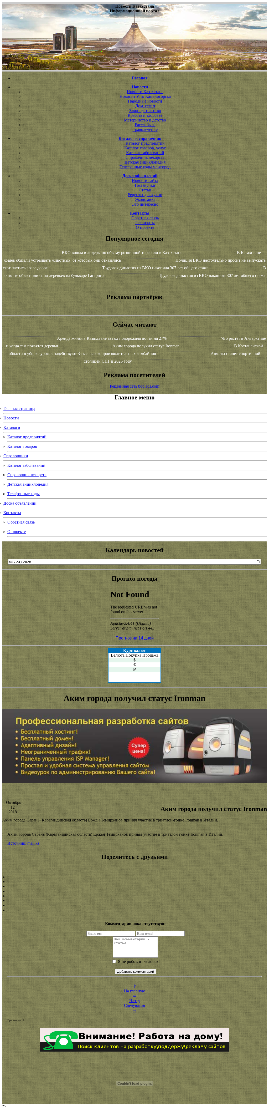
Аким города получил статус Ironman (145, 346)
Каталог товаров (22, 446)
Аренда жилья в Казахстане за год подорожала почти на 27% (112, 338)
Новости (11, 418)
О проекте (145, 227)
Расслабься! (145, 125)
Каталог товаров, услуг (145, 148)
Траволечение (145, 129)
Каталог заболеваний (145, 152)
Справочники (15, 456)
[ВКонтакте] (134, 891)
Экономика (145, 199)
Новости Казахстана (145, 91)
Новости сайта (145, 180)
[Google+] (134, 881)
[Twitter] (134, 900)
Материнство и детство (145, 120)
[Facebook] (134, 896)
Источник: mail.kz (23, 843)
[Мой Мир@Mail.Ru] (134, 910)
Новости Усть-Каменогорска (145, 96)
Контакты (12, 512)
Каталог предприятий (145, 143)
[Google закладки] (134, 886)
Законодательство (145, 110)
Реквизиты (145, 222)
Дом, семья (145, 106)
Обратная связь (145, 218)
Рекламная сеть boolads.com (134, 386)
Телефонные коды (23, 493)
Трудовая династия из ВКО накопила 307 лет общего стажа (155, 268)
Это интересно (145, 204)
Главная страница (19, 408)
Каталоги (11, 427)
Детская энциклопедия (145, 162)
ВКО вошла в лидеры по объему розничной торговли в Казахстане (122, 252)
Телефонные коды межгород (145, 167)
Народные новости (145, 101)
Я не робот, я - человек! (138, 961)
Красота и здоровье (145, 115)
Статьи (145, 190)
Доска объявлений (20, 503)
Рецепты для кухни (145, 194)
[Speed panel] (134, 877)
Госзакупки (145, 185)
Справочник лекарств (145, 157)
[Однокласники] (134, 905)
